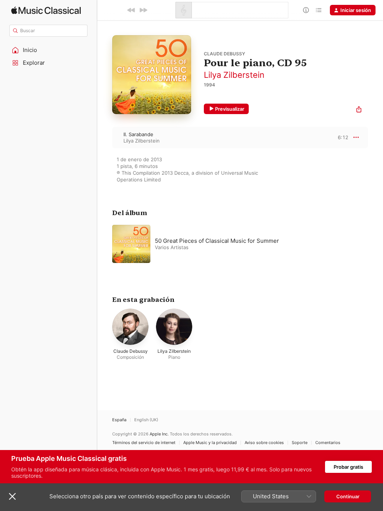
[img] (46, 10)
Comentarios (327, 443)
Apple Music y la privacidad (210, 443)
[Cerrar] (12, 496)
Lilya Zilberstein (234, 75)
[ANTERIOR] (131, 10)
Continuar (347, 496)
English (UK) (146, 420)
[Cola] (319, 10)
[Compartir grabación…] (358, 110)
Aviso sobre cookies (264, 443)
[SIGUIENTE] (143, 10)
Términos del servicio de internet (143, 443)
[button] (49, 50)
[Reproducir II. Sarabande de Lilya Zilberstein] (105, 137)
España (119, 420)
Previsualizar (229, 109)
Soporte (299, 443)
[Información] (306, 10)
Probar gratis (348, 467)
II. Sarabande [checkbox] (138, 134)
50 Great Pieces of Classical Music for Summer (217, 240)
